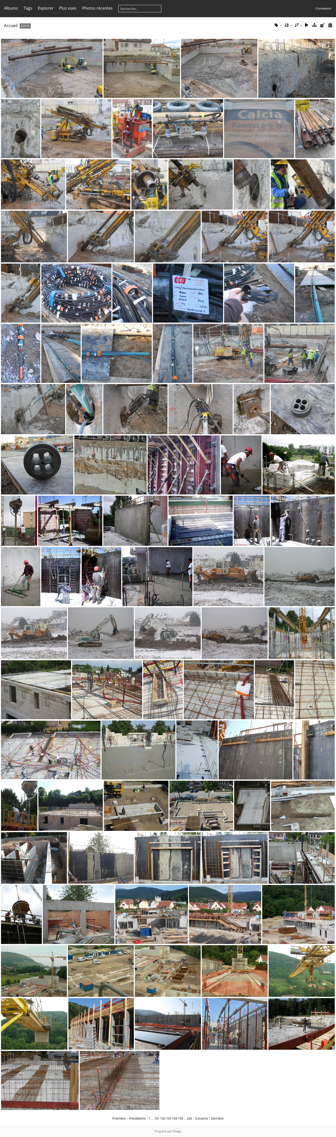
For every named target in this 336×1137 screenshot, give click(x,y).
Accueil (10, 25)
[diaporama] (307, 25)
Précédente (137, 1118)
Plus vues (67, 8)
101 (156, 1118)
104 (174, 1118)
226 (189, 1118)
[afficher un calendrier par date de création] (330, 25)
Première (119, 1118)
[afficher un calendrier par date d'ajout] (322, 25)
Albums (11, 8)
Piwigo (177, 1131)
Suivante (201, 1118)
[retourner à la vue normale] (315, 25)
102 (162, 1118)
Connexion (323, 8)
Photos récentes (97, 8)
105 (180, 1118)
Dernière (217, 1118)
